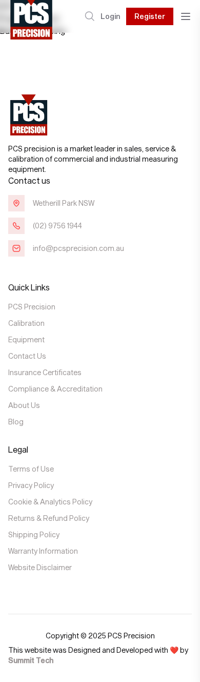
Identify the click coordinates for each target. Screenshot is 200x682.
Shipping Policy (33, 534)
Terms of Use (31, 468)
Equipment (26, 339)
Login (110, 16)
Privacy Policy (31, 485)
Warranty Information (43, 551)
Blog (16, 421)
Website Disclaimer (40, 567)
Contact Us (27, 356)
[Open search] (89, 16)
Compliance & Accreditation (55, 388)
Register (149, 16)
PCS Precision (31, 306)
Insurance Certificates (45, 372)
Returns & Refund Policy (48, 518)
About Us (24, 405)
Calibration (26, 323)
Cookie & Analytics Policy (50, 501)
